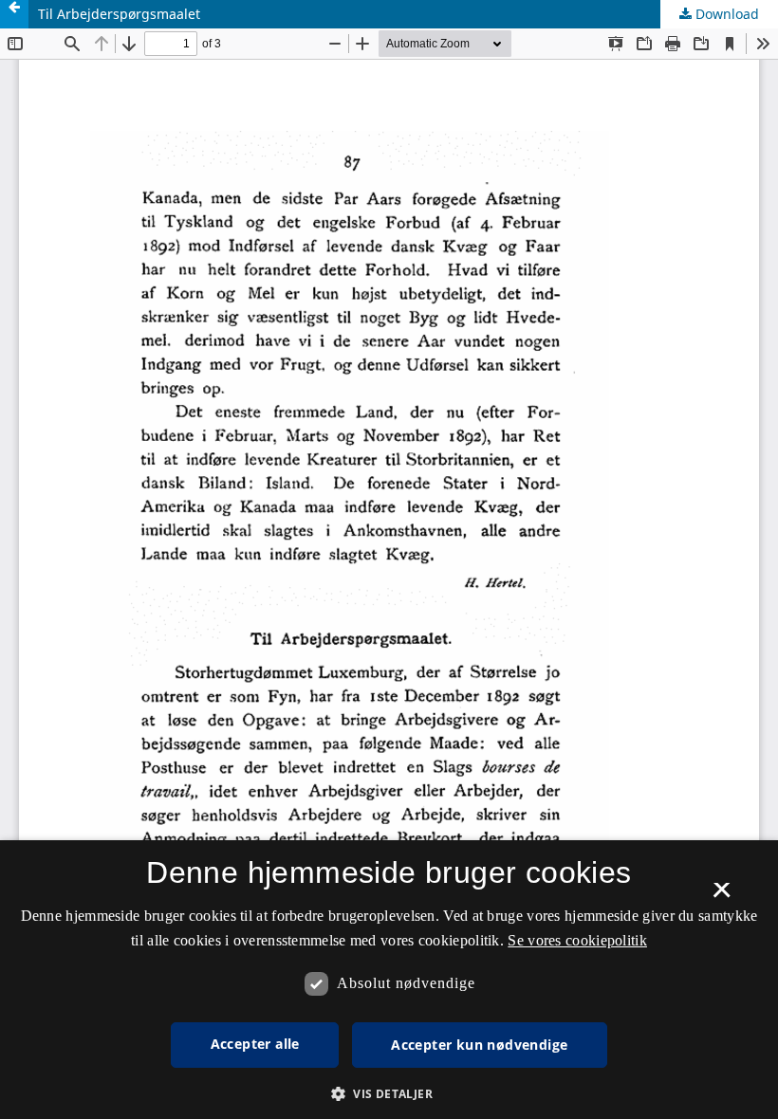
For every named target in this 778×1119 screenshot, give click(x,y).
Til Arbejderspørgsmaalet (119, 14)
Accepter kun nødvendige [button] (479, 1045)
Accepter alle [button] (255, 1044)
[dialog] (389, 979)
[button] (389, 1094)
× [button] (721, 896)
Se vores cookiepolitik (577, 940)
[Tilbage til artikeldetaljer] (14, 14)
